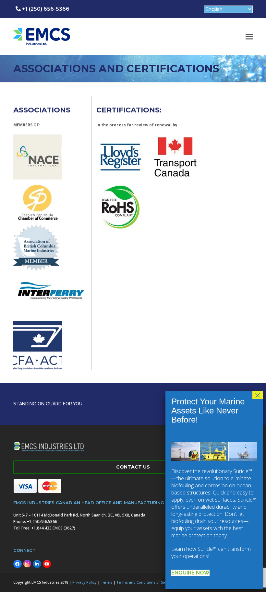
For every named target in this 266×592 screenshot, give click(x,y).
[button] (249, 36)
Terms (106, 582)
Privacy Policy (84, 582)
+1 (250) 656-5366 (45, 9)
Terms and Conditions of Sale (142, 582)
